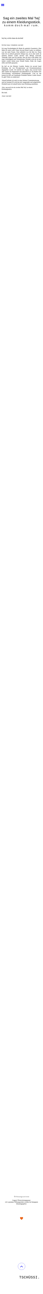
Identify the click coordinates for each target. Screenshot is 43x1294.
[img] (21, 7)
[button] (21, 1266)
